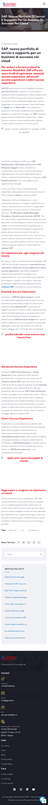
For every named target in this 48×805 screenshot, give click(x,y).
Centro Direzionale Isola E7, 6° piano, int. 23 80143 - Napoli (10, 732)
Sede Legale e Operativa (10, 726)
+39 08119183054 (8, 686)
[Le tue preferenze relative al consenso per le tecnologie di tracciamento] (44, 801)
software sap (33, 530)
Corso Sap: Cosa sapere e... (16, 604)
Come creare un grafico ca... (16, 624)
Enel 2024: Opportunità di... (16, 590)
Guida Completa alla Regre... (16, 597)
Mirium (37, 800)
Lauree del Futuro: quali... (15, 611)
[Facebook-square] (14, 789)
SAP (22, 530)
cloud (6, 107)
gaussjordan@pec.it (9, 715)
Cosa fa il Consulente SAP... (16, 617)
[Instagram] (21, 789)
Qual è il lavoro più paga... (15, 577)
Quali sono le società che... (15, 638)
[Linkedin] (27, 789)
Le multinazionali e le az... (15, 631)
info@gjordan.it (7, 700)
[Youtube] (33, 789)
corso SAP (12, 530)
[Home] (9, 657)
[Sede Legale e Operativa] (3, 721)
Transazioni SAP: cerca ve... (16, 584)
